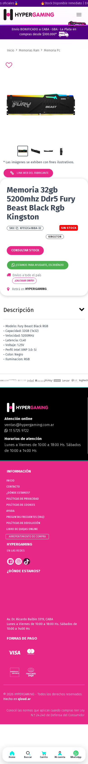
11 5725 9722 (18, 430)
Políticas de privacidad (22, 498)
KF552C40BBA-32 (30, 228)
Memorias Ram (29, 50)
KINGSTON (54, 236)
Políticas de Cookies (20, 504)
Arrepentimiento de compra (27, 536)
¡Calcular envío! (24, 280)
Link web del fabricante (32, 172)
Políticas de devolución (23, 523)
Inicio (10, 50)
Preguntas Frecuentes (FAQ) (25, 517)
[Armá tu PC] (77, 24)
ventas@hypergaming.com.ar (29, 424)
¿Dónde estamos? (18, 492)
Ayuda (10, 510)
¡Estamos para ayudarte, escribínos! (39, 265)
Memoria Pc (52, 50)
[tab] (44, 309)
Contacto (13, 486)
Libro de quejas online (22, 529)
